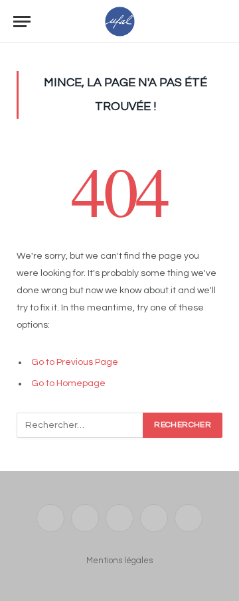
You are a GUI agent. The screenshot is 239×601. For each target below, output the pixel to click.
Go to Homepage (68, 383)
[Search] (220, 21)
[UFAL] (120, 21)
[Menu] (22, 21)
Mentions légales (119, 560)
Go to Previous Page (74, 362)
